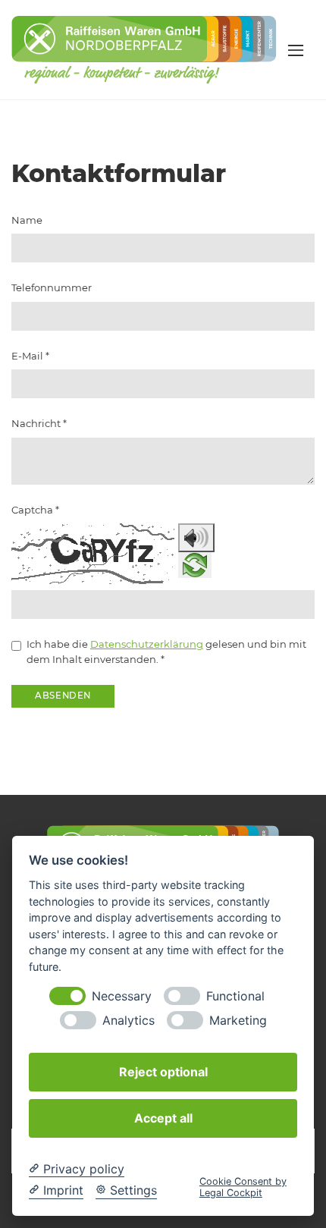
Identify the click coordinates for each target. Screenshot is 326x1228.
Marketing (238, 1020)
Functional (235, 996)
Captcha (35, 510)
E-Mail (30, 356)
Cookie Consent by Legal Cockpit (243, 1187)
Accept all (163, 1118)
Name (26, 220)
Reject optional (163, 1071)
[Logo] (144, 49)
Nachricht (39, 423)
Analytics (128, 1020)
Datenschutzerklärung (146, 644)
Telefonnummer (51, 287)
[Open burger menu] (295, 50)
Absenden (63, 695)
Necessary (122, 996)
